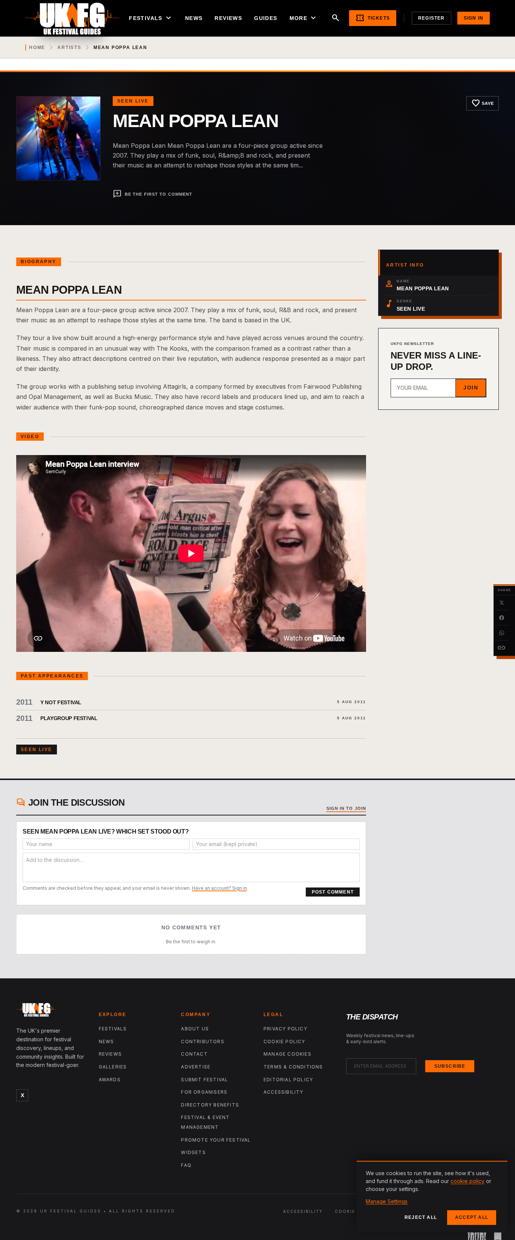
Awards (110, 1079)
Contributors (202, 1041)
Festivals (151, 18)
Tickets (373, 18)
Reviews (228, 18)
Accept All (471, 1217)
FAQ (186, 1165)
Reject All (421, 1217)
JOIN (470, 388)
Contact (194, 1054)
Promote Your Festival (216, 1140)
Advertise (195, 1067)
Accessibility (283, 1092)
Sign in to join (346, 808)
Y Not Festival (60, 702)
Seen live (133, 101)
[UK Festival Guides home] (51, 1011)
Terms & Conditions (293, 1067)
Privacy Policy (285, 1029)
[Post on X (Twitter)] (501, 602)
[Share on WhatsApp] (501, 633)
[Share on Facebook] (501, 617)
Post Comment (333, 892)
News (194, 18)
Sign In (473, 18)
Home (37, 47)
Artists (69, 47)
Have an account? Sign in (219, 888)
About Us (195, 1029)
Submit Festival (204, 1079)
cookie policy (467, 1181)
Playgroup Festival (69, 718)
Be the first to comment (152, 194)
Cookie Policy (284, 1041)
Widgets (193, 1152)
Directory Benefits (210, 1105)
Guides (265, 18)
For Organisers (204, 1092)
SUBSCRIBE (450, 1066)
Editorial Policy (288, 1079)
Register (431, 18)
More (304, 18)
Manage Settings (387, 1201)
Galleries (113, 1067)
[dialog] (432, 1196)
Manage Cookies (287, 1054)
